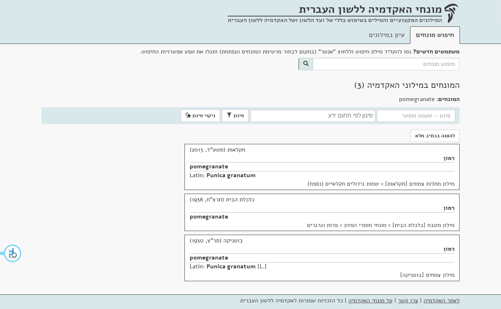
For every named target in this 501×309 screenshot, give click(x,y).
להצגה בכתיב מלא (435, 135)
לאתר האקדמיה (442, 301)
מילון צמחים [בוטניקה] (427, 275)
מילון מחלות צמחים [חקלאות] (419, 184)
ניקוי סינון (203, 115)
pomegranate (209, 167)
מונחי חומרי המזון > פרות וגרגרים (346, 225)
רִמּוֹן (448, 158)
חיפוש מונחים (435, 34)
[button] (11, 253)
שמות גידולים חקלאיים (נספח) (343, 184)
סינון (238, 115)
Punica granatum (231, 175)
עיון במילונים (387, 34)
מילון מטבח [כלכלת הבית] (423, 225)
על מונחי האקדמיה (370, 301)
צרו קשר (408, 301)
